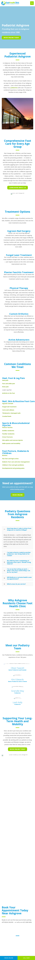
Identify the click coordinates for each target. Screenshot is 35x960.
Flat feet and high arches (10, 458)
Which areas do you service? (16, 584)
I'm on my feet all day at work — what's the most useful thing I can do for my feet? (18, 570)
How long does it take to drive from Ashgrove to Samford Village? (19, 529)
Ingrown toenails (7, 403)
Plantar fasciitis (7, 427)
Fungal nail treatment (9, 407)
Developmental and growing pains (13, 468)
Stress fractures (7, 437)
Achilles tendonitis (8, 430)
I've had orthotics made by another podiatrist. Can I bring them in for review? (19, 554)
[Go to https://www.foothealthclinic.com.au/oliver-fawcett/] (17, 667)
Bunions (4, 455)
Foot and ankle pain (8, 383)
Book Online (8, 958)
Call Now (26, 958)
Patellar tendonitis (8, 434)
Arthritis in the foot (8, 393)
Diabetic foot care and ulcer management (16, 462)
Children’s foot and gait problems (13, 465)
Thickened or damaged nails (11, 413)
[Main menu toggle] (32, 3)
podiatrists (14, 88)
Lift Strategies (20, 955)
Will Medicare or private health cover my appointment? (19, 578)
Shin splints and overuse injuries (12, 440)
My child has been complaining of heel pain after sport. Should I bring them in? (19, 562)
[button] (11, 37)
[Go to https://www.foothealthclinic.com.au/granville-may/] (17, 690)
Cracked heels (6, 416)
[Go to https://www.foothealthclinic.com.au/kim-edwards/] (17, 678)
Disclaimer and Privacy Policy (21, 953)
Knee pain (5, 387)
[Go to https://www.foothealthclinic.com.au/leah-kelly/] (17, 701)
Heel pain (5, 380)
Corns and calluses (8, 410)
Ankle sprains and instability (11, 443)
